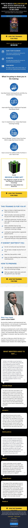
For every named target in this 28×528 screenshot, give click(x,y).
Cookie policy (10, 516)
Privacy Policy (14, 518)
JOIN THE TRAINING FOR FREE (15, 37)
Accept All (14, 523)
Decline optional (14, 520)
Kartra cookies (17, 516)
